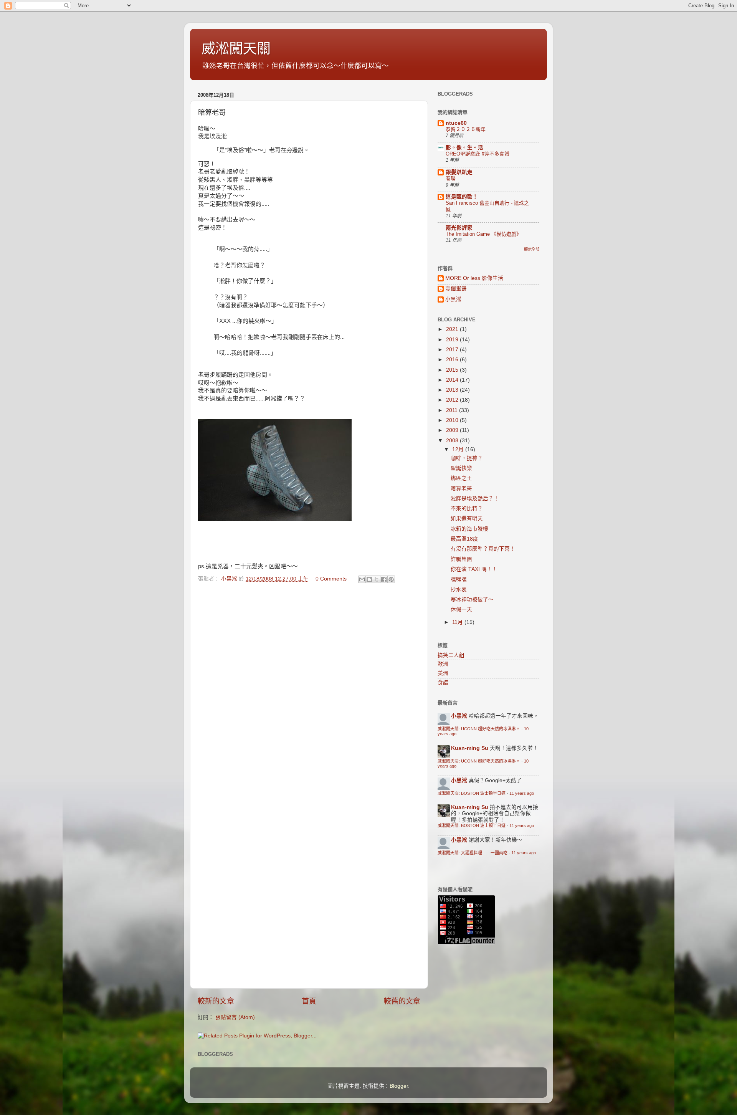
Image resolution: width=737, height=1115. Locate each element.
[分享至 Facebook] (384, 579)
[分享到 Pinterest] (391, 579)
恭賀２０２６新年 (466, 129)
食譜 (443, 682)
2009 (453, 430)
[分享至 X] (376, 579)
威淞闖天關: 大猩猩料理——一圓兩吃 (472, 852)
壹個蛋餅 (456, 288)
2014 (453, 380)
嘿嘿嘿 (459, 579)
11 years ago (521, 793)
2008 (453, 440)
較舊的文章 (402, 1001)
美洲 (443, 673)
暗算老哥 (461, 488)
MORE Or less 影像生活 (474, 278)
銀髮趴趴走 (459, 172)
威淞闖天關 (236, 48)
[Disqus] (309, 685)
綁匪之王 (461, 478)
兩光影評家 (459, 228)
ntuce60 (456, 123)
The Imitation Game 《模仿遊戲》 (483, 234)
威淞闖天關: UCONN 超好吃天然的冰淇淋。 (479, 728)
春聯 (451, 178)
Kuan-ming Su (469, 748)
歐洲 (443, 664)
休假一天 (461, 609)
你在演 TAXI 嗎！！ (474, 569)
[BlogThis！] (369, 579)
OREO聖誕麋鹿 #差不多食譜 (477, 154)
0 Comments (331, 579)
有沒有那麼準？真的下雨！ (483, 549)
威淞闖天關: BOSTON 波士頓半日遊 (472, 793)
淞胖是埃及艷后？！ (475, 498)
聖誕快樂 (461, 468)
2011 (452, 410)
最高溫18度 (464, 539)
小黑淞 (453, 299)
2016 (453, 359)
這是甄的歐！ (462, 197)
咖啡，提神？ (467, 458)
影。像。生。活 (464, 148)
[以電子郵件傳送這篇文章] (362, 579)
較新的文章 (216, 1001)
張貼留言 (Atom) (235, 1017)
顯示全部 (531, 249)
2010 (453, 420)
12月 (458, 449)
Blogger (399, 1086)
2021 (453, 329)
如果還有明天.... (470, 518)
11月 (458, 622)
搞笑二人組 (451, 655)
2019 (453, 339)
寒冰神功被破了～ (472, 599)
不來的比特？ (467, 508)
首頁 (309, 1001)
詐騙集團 (461, 559)
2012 (453, 400)
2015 (453, 370)
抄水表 (459, 589)
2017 (453, 349)
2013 (453, 390)
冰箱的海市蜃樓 (469, 529)
